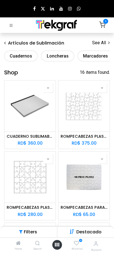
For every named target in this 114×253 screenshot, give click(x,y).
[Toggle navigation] (11, 25)
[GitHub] (79, 8)
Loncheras (58, 56)
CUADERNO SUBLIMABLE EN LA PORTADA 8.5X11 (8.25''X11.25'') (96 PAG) (30, 136)
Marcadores (95, 56)
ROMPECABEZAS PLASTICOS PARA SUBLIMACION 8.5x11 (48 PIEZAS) (84, 136)
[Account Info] (96, 244)
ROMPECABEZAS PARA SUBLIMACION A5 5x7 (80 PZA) (84, 207)
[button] (89, 231)
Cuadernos (21, 56)
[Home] (18, 243)
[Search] (37, 243)
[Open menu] (57, 244)
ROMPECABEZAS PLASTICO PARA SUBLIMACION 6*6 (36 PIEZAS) (30, 207)
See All (99, 42)
